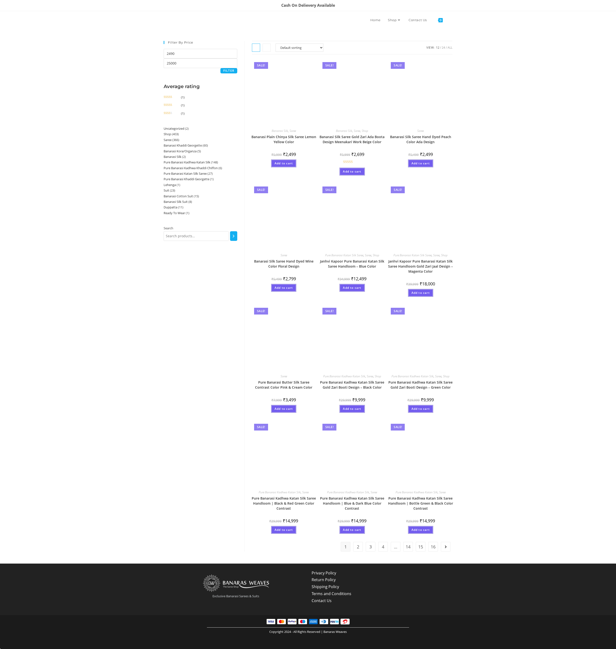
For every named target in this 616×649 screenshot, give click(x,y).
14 (408, 547)
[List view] (267, 48)
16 (433, 547)
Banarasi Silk (280, 131)
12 (437, 47)
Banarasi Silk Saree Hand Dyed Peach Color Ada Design (420, 139)
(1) (174, 97)
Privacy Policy (324, 573)
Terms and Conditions (331, 593)
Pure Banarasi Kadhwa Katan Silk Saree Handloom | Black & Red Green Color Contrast (284, 503)
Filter (228, 71)
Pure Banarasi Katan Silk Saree (344, 255)
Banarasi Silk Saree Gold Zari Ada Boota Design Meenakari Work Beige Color (352, 139)
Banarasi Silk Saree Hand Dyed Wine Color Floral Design (284, 264)
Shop (365, 131)
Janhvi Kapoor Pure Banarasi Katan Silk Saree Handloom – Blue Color (352, 264)
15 (420, 547)
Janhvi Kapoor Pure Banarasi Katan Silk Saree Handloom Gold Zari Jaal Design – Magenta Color (420, 266)
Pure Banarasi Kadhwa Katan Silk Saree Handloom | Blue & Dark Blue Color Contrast (352, 503)
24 (443, 47)
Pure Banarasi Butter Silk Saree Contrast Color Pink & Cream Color (283, 385)
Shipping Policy (325, 586)
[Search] (233, 236)
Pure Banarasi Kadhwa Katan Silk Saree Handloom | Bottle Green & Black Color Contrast (420, 503)
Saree (292, 131)
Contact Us (322, 600)
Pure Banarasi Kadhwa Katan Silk (344, 376)
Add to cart (284, 163)
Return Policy (324, 579)
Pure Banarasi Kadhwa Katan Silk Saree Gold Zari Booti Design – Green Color (420, 385)
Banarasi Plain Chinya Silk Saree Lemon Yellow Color (283, 139)
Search (168, 228)
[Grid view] (256, 48)
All (450, 47)
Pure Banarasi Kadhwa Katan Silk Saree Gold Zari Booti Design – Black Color (352, 385)
